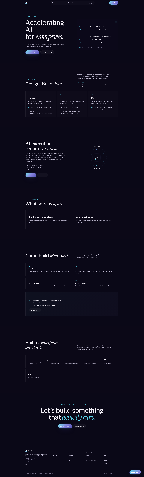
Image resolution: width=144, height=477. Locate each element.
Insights (88, 455)
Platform (54, 3)
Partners (106, 458)
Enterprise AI (42, 175)
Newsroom (88, 458)
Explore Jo (30, 175)
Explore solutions (79, 426)
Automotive (71, 453)
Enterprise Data (55, 455)
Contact (105, 463)
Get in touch (34, 310)
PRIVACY (105, 473)
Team (105, 455)
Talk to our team (31, 52)
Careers (105, 460)
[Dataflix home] (31, 3)
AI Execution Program (91, 460)
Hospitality (71, 455)
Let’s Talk (113, 3)
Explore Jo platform (47, 52)
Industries (71, 3)
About (105, 453)
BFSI (70, 460)
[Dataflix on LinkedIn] (27, 464)
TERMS (110, 473)
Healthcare (71, 458)
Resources (80, 3)
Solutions (62, 3)
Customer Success (90, 453)
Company (89, 3)
